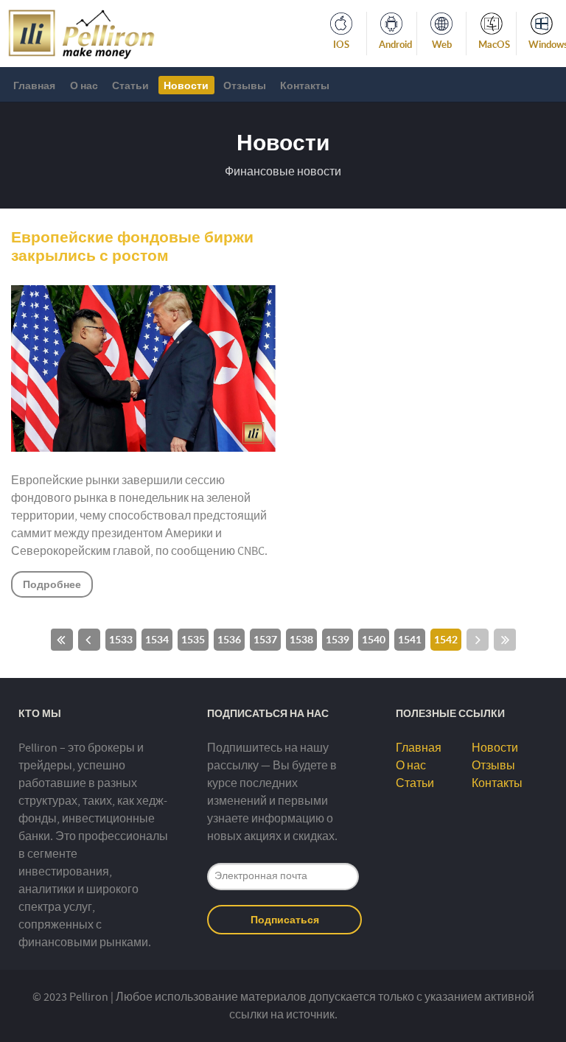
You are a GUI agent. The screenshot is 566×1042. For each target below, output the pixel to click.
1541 (410, 640)
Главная (418, 748)
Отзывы (493, 765)
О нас (411, 765)
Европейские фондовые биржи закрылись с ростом (132, 246)
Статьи (415, 783)
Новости (495, 748)
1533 (121, 640)
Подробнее (52, 584)
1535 (193, 640)
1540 (373, 640)
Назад (89, 640)
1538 (301, 640)
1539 (337, 640)
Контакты (497, 783)
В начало (62, 640)
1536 (229, 640)
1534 (157, 640)
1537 (265, 640)
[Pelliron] (81, 32)
